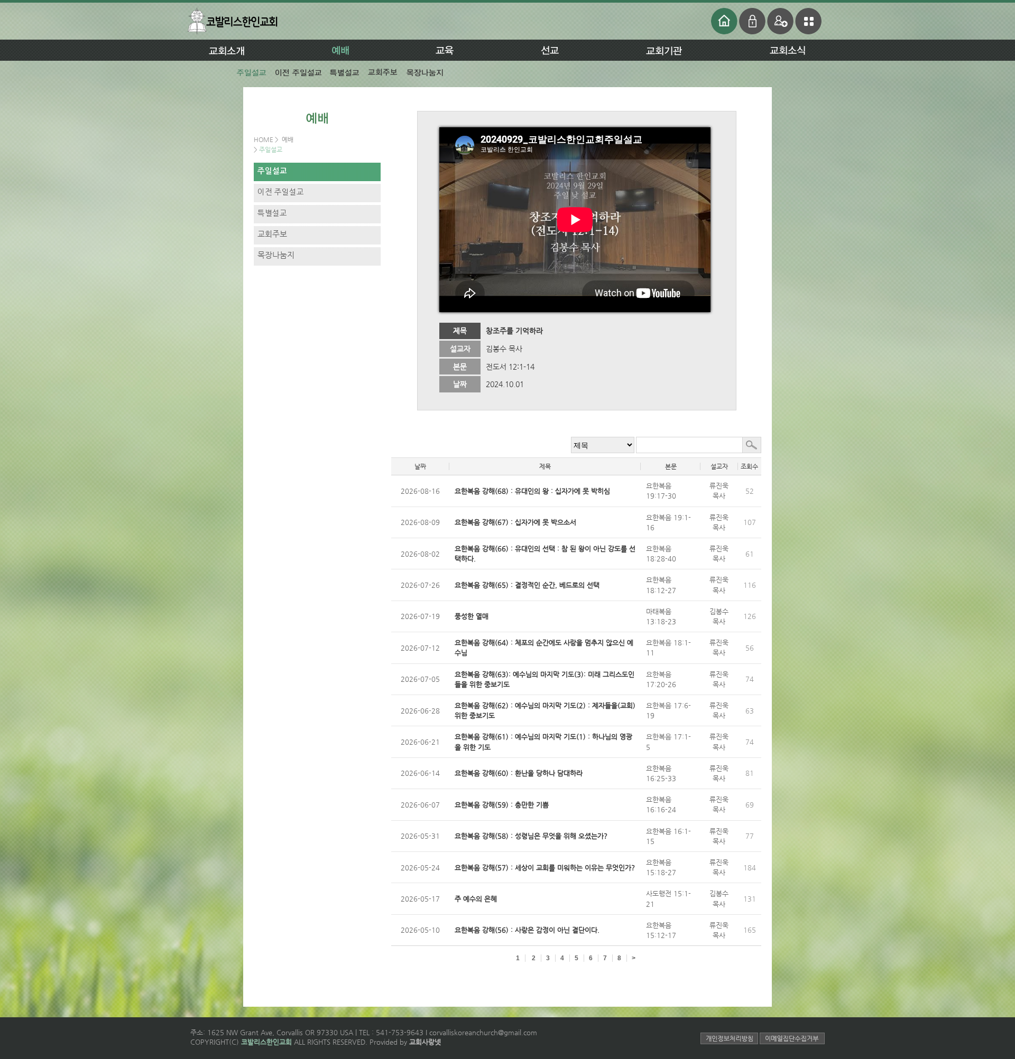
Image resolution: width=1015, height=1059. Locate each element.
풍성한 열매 (471, 616)
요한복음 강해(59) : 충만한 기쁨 (502, 805)
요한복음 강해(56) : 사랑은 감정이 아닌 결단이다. (527, 930)
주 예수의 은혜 (476, 899)
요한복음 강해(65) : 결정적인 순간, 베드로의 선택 (527, 585)
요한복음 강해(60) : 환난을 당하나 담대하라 (519, 773)
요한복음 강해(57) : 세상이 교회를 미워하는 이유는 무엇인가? (545, 867)
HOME (264, 139)
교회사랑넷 (425, 1042)
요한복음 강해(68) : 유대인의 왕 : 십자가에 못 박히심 (532, 491)
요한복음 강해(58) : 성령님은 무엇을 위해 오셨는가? (531, 836)
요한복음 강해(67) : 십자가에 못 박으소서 (515, 522)
